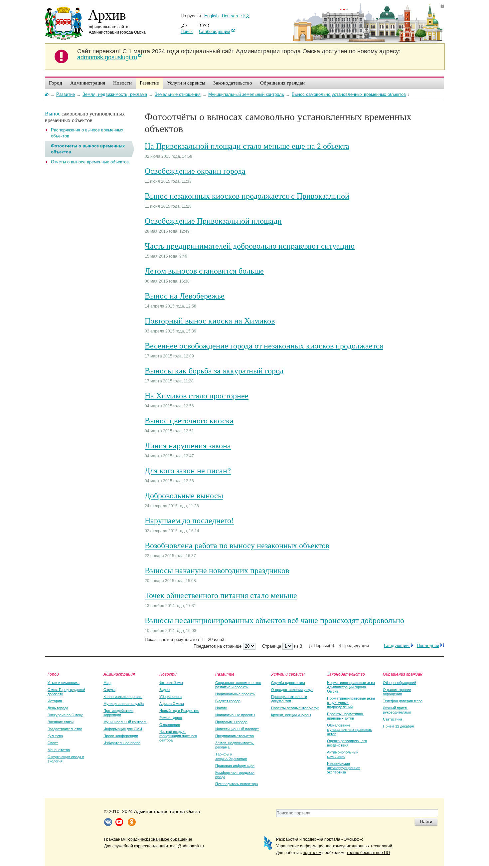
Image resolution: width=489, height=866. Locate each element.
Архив (107, 14)
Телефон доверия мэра (402, 701)
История (55, 701)
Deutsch (230, 15)
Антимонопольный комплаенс (342, 754)
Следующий (397, 645)
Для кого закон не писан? (188, 470)
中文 (245, 15)
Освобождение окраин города (195, 170)
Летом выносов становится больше (204, 270)
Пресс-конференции (120, 736)
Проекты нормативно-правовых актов (345, 716)
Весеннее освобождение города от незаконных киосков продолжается (264, 345)
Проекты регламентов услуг (295, 708)
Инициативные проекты (235, 715)
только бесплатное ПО (368, 852)
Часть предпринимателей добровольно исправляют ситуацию (250, 245)
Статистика (392, 719)
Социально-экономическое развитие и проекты (238, 685)
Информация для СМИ (122, 729)
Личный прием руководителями (397, 710)
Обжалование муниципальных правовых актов (349, 729)
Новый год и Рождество (179, 711)
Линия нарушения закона (188, 445)
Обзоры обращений (399, 683)
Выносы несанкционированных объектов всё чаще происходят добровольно (274, 620)
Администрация (119, 674)
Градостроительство (65, 729)
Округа (109, 690)
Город (53, 674)
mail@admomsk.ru (187, 846)
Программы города (231, 722)
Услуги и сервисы (288, 674)
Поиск (187, 31)
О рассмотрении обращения (397, 692)
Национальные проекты (235, 694)
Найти (426, 821)
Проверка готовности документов (289, 699)
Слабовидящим (214, 31)
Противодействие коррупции (118, 713)
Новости (168, 674)
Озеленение (169, 725)
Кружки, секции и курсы (291, 715)
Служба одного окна (288, 683)
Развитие (225, 674)
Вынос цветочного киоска (189, 420)
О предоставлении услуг (292, 690)
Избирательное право (121, 743)
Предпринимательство (234, 736)
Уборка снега (170, 697)
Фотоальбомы (171, 683)
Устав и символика (64, 683)
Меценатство (59, 750)
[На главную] (47, 94)
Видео (164, 690)
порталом (312, 852)
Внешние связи (61, 722)
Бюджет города (228, 701)
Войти (442, 5)
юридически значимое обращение (159, 839)
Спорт (53, 743)
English (211, 15)
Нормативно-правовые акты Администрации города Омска (351, 687)
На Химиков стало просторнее (196, 395)
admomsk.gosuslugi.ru (107, 57)
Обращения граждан (402, 674)
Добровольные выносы (184, 495)
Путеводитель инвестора (236, 784)
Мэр (106, 683)
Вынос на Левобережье (185, 295)
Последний (428, 645)
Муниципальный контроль (125, 722)
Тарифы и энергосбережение (231, 756)
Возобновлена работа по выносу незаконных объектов (237, 545)
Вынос (52, 113)
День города (58, 708)
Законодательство (346, 674)
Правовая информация (234, 765)
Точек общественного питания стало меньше (221, 595)
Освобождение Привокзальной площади (213, 220)
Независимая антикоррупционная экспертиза (343, 767)
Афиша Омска (171, 704)
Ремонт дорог (170, 718)
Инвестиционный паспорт (237, 729)
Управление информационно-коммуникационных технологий (334, 846)
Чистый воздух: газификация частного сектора (178, 736)
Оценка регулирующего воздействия (347, 743)
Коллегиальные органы (122, 697)
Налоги (221, 708)
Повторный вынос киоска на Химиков (210, 320)
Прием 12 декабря (398, 726)
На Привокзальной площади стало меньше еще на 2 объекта (247, 145)
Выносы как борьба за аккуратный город (214, 370)
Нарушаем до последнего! (189, 520)
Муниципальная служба (123, 704)
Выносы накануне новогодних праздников (217, 570)
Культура (55, 736)
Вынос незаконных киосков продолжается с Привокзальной (247, 195)
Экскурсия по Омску (65, 715)
